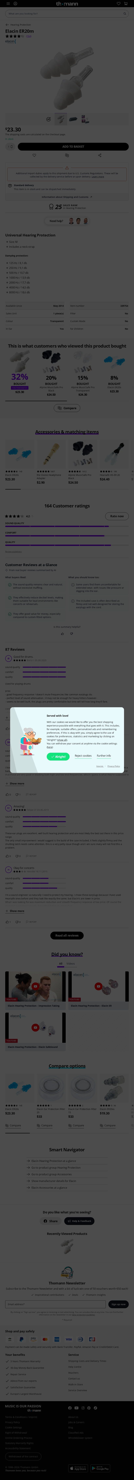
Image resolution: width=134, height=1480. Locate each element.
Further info (104, 755)
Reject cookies (83, 755)
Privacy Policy (114, 766)
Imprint (100, 766)
